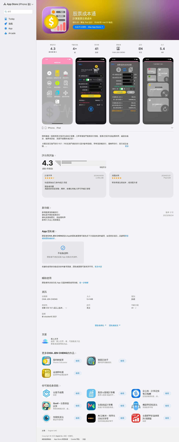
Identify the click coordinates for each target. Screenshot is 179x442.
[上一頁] (39, 90)
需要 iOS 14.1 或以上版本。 (53, 308)
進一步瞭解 (83, 282)
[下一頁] (176, 90)
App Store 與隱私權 (61, 439)
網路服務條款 (46, 439)
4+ (132, 308)
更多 (127, 146)
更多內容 (98, 266)
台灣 (43, 430)
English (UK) (52, 430)
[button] (18, 19)
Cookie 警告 (75, 439)
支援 (84, 439)
